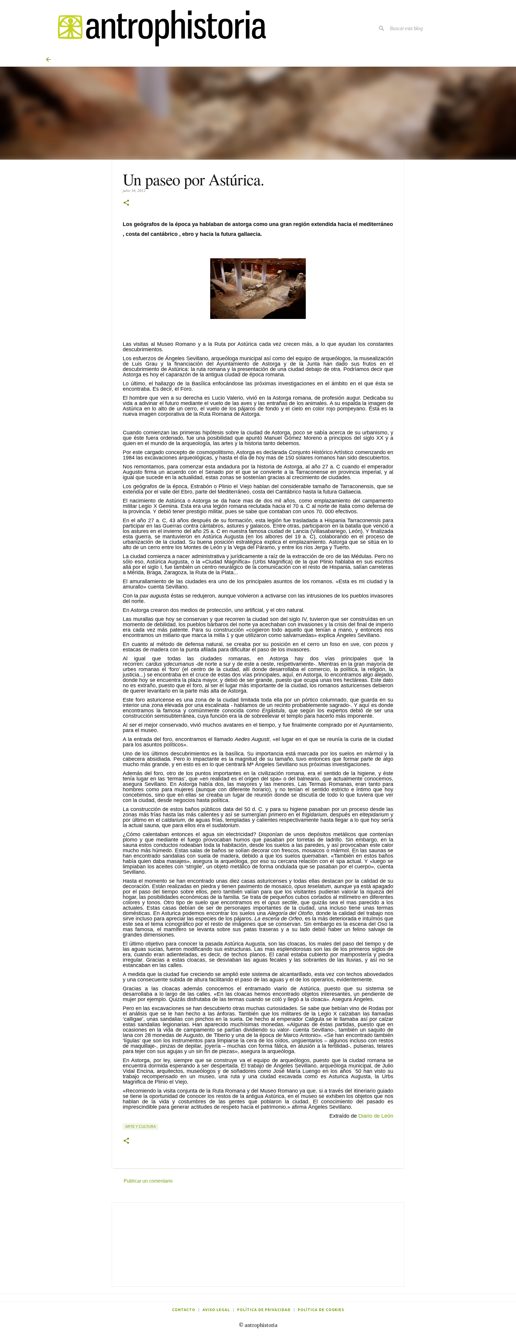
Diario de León (375, 1116)
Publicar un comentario (148, 1180)
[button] (126, 203)
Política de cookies (321, 1310)
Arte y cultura (140, 1127)
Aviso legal (216, 1310)
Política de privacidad (264, 1310)
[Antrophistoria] (158, 28)
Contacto (184, 1310)
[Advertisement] (258, 1244)
